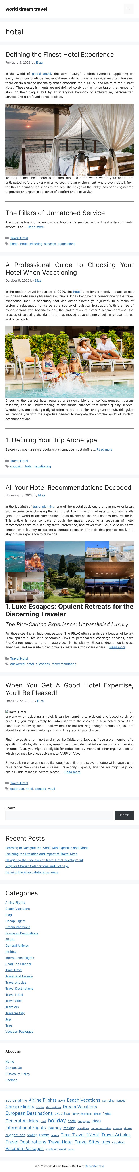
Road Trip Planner (18, 964)
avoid (61, 1100)
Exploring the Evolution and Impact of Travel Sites (41, 854)
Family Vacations (82, 1113)
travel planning (43, 506)
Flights (10, 939)
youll (51, 788)
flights (107, 1113)
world (62, 1148)
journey (55, 1127)
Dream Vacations (17, 927)
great (43, 1121)
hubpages (84, 1121)
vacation (118, 1142)
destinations (53, 1107)
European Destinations (21, 933)
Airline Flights (15, 902)
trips (105, 1142)
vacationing (42, 466)
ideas (96, 1121)
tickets (55, 1135)
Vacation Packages (19, 1031)
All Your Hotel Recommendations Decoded (68, 487)
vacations (51, 1148)
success (50, 244)
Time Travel (13, 970)
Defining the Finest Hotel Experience (59, 54)
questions (43, 664)
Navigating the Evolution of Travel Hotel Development (44, 860)
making (69, 1128)
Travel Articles (15, 982)
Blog (8, 915)
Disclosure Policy (17, 1074)
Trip (8, 1019)
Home (9, 1061)
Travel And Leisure (19, 976)
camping (108, 1100)
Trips (8, 1025)
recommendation (64, 664)
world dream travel (26, 9)
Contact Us (13, 1068)
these (44, 1135)
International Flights (19, 958)
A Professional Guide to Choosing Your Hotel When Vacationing (69, 268)
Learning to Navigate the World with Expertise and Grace (46, 848)
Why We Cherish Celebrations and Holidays (37, 866)
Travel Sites (13, 1001)
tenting (32, 1135)
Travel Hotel (19, 238)
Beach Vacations (17, 908)
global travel (41, 74)
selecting (35, 244)
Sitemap (11, 1080)
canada (120, 1100)
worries (71, 1149)
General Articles (17, 945)
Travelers (12, 1007)
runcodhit (117, 1128)
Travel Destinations (19, 988)
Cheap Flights (15, 921)
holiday (57, 1120)
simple (128, 1128)
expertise (17, 788)
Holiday (10, 952)
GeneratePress (94, 1166)
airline (22, 1100)
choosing (16, 466)
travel (93, 1134)
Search (10, 808)
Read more (36, 227)
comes (40, 1107)
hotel (24, 244)
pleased (40, 788)
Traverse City (15, 1013)
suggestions (66, 244)
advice (10, 1100)
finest (14, 244)
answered (17, 664)
